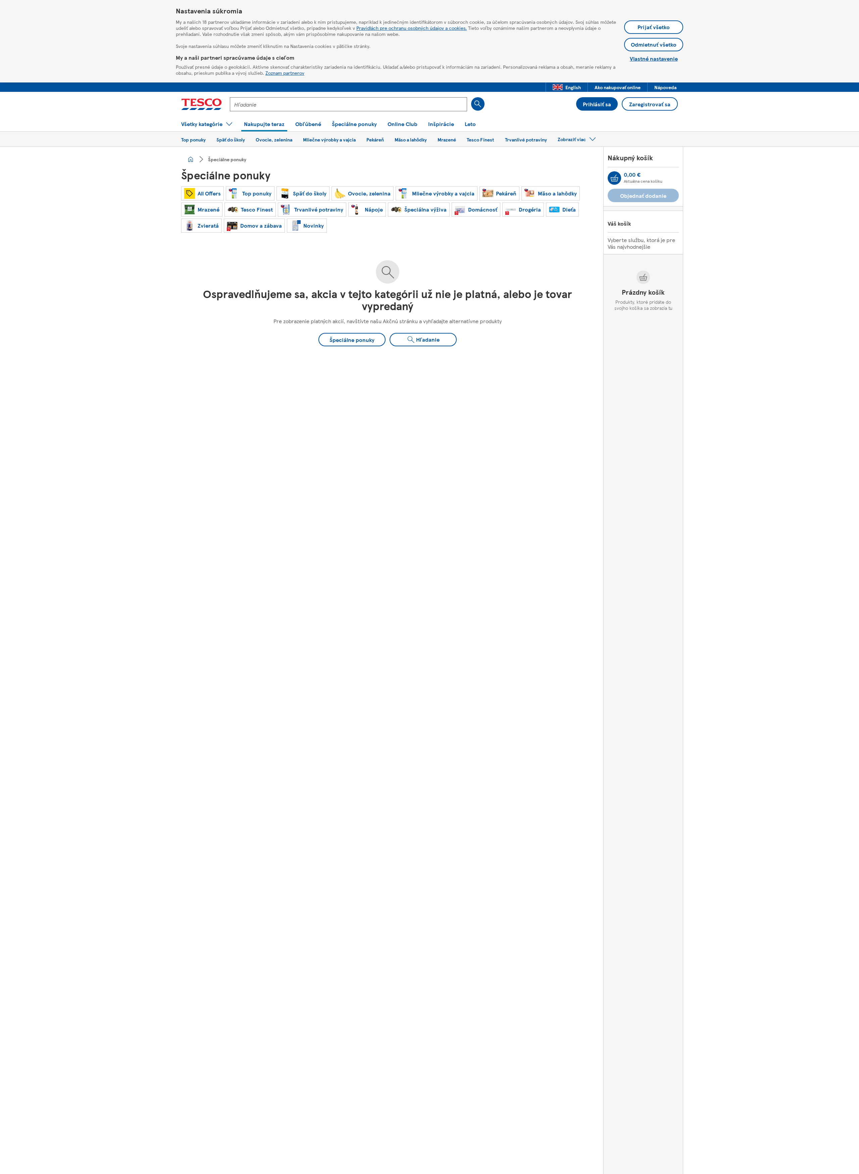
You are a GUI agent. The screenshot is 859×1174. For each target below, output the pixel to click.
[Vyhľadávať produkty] (478, 104)
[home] (190, 159)
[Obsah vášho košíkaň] (614, 178)
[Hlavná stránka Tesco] (201, 104)
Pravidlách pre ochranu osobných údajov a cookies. (411, 27)
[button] (567, 87)
